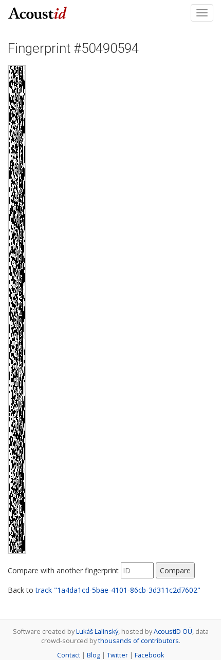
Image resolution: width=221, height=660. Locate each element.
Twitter (117, 655)
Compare (175, 570)
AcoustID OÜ (173, 631)
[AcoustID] (37, 12)
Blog (93, 655)
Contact (68, 655)
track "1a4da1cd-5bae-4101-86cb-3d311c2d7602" (117, 590)
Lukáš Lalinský (97, 631)
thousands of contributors (138, 640)
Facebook (149, 655)
